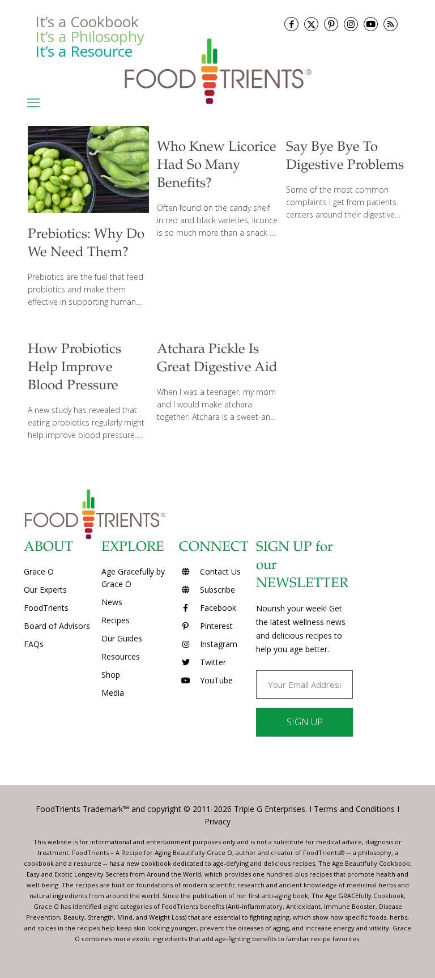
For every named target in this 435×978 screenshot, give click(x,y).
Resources (120, 656)
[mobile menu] (33, 102)
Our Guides (121, 638)
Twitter (212, 662)
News (111, 602)
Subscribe (216, 589)
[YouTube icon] (371, 24)
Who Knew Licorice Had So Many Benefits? (216, 166)
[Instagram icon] (351, 24)
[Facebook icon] (291, 24)
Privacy (217, 821)
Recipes (115, 620)
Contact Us (219, 571)
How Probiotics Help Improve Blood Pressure (74, 368)
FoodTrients (46, 607)
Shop (110, 674)
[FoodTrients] (217, 70)
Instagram (217, 644)
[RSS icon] (390, 24)
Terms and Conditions (354, 808)
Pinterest (215, 625)
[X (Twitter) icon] (311, 24)
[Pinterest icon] (331, 24)
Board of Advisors (57, 625)
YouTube (215, 680)
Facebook (217, 607)
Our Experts (45, 589)
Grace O (39, 571)
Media (112, 692)
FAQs (34, 644)
